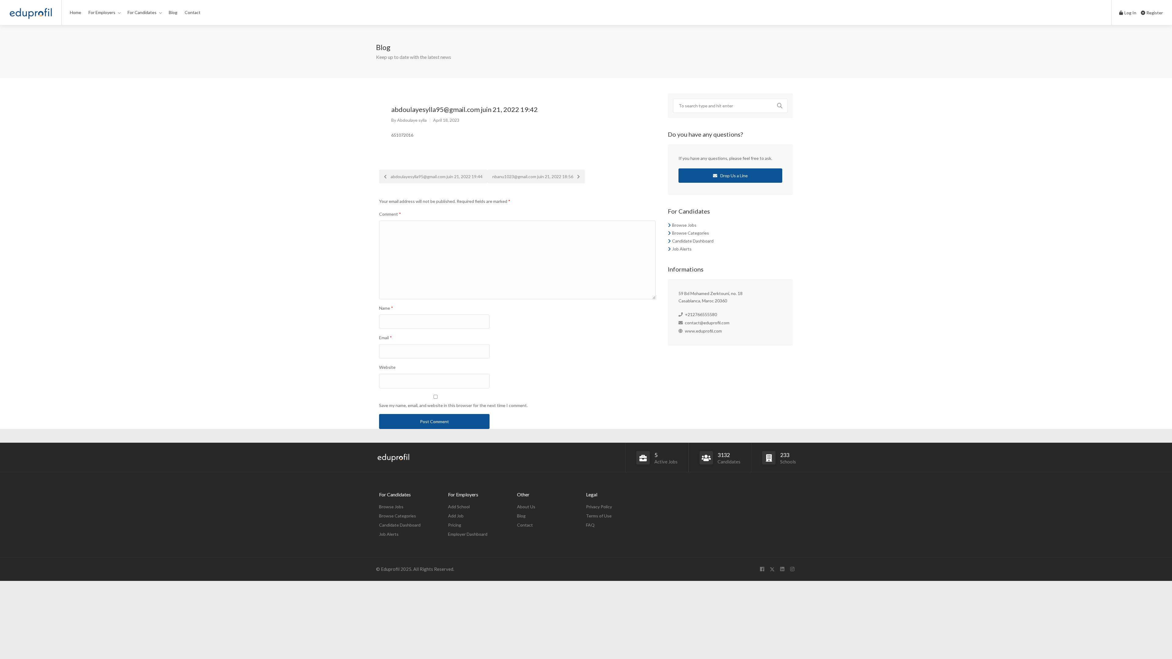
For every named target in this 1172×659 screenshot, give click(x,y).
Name (386, 308)
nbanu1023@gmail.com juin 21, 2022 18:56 (533, 176)
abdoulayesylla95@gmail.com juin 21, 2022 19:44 (436, 176)
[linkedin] (782, 569)
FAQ (590, 525)
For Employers (102, 12)
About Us (526, 506)
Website (387, 367)
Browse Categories (690, 233)
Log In (1129, 12)
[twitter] (772, 569)
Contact (193, 12)
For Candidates (142, 12)
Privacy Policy (599, 506)
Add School (459, 506)
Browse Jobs (684, 225)
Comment (390, 214)
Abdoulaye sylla (412, 120)
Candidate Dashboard (693, 240)
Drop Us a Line (733, 175)
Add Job (456, 515)
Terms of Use (599, 515)
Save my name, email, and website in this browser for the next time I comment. (453, 405)
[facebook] (762, 569)
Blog (173, 12)
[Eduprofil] (31, 15)
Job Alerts (682, 248)
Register (1154, 12)
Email (385, 337)
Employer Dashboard (467, 534)
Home (75, 12)
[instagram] (792, 569)
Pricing (454, 525)
